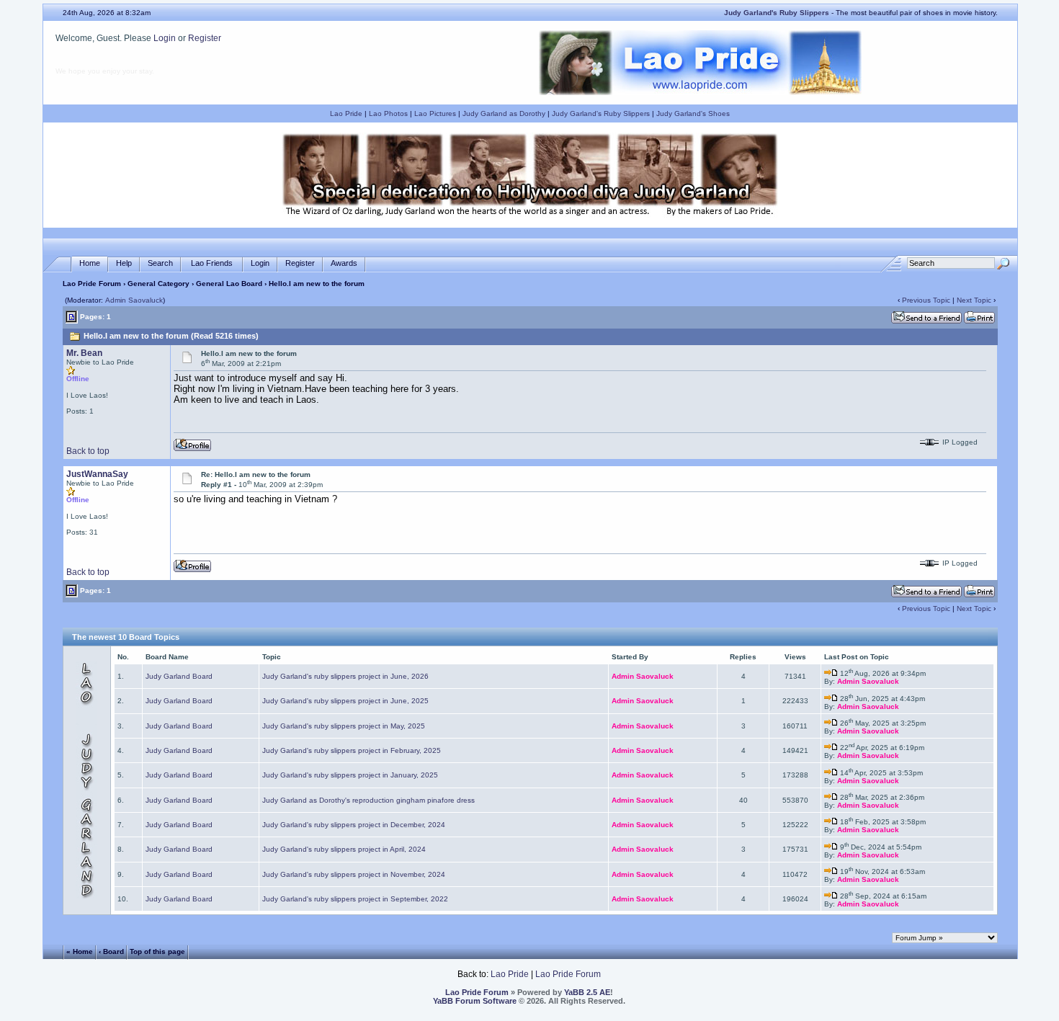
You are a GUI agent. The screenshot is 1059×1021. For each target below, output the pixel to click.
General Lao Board (230, 283)
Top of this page (157, 951)
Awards (344, 263)
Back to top (88, 451)
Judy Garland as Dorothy (504, 113)
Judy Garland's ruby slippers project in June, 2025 (345, 701)
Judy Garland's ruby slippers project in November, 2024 (353, 874)
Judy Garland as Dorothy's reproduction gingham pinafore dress (368, 800)
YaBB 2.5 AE (587, 992)
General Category (158, 283)
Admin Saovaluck (134, 300)
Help (124, 263)
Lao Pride (346, 113)
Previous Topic (926, 300)
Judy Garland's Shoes (693, 113)
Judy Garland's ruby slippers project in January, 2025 (350, 775)
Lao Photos (388, 113)
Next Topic (974, 300)
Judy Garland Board (179, 676)
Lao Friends (212, 263)
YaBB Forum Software (475, 1001)
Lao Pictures (435, 113)
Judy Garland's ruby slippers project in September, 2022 (355, 899)
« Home (79, 951)
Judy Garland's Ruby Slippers (601, 113)
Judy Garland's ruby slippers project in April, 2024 (344, 849)
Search (160, 263)
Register (204, 38)
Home (89, 263)
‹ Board (111, 951)
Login (164, 38)
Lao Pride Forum (92, 283)
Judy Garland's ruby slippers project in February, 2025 (351, 750)
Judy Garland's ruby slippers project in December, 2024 (353, 825)
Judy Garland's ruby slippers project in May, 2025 (343, 726)
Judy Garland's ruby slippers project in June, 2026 (345, 676)
